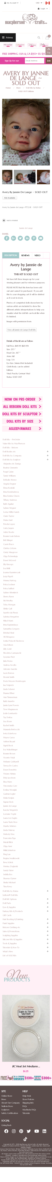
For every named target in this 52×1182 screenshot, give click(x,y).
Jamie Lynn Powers (11, 705)
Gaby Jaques (8, 528)
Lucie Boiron (8, 673)
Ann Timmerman (10, 697)
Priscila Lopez (9, 524)
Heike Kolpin (8, 798)
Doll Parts (7, 903)
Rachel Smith (8, 725)
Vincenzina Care (10, 786)
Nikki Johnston (9, 850)
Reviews (25, 255)
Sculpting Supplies (10, 935)
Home (8, 88)
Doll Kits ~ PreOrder (11, 439)
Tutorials (26, 1113)
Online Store (6, 1096)
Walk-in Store (7, 1106)
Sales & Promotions (11, 931)
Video (37, 255)
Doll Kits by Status (33, 88)
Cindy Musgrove (10, 552)
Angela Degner (9, 484)
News (3, 1099)
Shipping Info (28, 1103)
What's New (8, 951)
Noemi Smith (8, 677)
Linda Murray (9, 830)
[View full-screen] (45, 102)
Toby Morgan (9, 604)
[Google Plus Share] (13, 238)
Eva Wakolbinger (10, 749)
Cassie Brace (8, 544)
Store (18, 88)
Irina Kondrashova (11, 492)
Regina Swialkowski (11, 858)
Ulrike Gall (7, 608)
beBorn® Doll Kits (10, 895)
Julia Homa (7, 661)
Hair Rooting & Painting (13, 919)
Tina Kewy (7, 886)
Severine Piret (9, 657)
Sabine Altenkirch (10, 592)
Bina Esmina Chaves (11, 496)
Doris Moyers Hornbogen (14, 681)
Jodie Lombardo (10, 713)
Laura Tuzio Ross (10, 822)
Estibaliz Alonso (10, 480)
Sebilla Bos (7, 874)
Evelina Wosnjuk (10, 790)
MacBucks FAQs (29, 1110)
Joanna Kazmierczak (11, 572)
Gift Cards (7, 915)
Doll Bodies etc (9, 451)
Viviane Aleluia (9, 774)
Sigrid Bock (8, 745)
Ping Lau (6, 854)
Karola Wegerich (10, 810)
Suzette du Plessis (10, 612)
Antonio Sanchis (10, 669)
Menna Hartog (9, 580)
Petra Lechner (9, 584)
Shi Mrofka (8, 600)
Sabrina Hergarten (11, 617)
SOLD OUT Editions (26, 91)
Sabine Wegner (9, 508)
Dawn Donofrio (10, 770)
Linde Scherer (9, 689)
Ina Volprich (8, 685)
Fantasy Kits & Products (13, 911)
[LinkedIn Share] (27, 238)
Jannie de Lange (26, 228)
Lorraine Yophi (9, 814)
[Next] (45, 123)
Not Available (9, 198)
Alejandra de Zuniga (12, 464)
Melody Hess (8, 834)
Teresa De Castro (10, 766)
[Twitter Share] (20, 238)
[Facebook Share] (6, 238)
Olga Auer (7, 846)
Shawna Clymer (9, 878)
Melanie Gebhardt (11, 761)
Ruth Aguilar (8, 504)
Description (10, 255)
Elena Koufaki (9, 488)
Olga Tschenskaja (10, 556)
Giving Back (6, 1125)
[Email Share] (40, 238)
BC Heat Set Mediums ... (35, 1066)
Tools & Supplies (10, 943)
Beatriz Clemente (10, 468)
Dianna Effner (8, 693)
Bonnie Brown (9, 753)
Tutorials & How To (11, 947)
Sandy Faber (8, 870)
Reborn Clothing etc (11, 927)
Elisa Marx (7, 782)
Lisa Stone (7, 721)
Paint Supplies (8, 923)
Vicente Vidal (9, 757)
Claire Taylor (8, 516)
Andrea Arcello (9, 665)
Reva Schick (8, 862)
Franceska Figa (9, 838)
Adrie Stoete (8, 532)
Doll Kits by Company (12, 455)
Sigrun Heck (8, 802)
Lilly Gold (7, 649)
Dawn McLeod (9, 560)
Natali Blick (8, 842)
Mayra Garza (9, 737)
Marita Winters (9, 826)
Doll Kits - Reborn (10, 447)
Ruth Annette (8, 701)
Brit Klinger (8, 540)
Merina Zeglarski (10, 866)
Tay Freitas (7, 717)
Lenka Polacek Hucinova (13, 641)
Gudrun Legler (9, 794)
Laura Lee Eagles (10, 818)
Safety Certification (9, 1113)
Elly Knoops (8, 564)
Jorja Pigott (8, 576)
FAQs (25, 1106)
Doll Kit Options (10, 899)
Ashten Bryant (9, 741)
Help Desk (27, 1096)
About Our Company (10, 1103)
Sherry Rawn (8, 596)
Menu (9, 37)
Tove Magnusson (10, 709)
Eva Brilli (6, 568)
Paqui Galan (8, 472)
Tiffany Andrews (10, 500)
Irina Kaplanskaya (10, 625)
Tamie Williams (9, 476)
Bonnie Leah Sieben (11, 536)
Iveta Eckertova (9, 733)
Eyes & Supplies (9, 907)
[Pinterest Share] (33, 238)
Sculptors (5, 1110)
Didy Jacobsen (9, 778)
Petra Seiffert (8, 588)
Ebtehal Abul (8, 633)
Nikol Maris (8, 621)
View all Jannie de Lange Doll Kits (22, 330)
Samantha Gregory (11, 629)
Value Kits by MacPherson (14, 443)
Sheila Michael (9, 882)
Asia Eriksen (8, 645)
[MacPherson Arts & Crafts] (26, 22)
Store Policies (28, 1099)
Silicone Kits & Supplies (12, 939)
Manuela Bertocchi (11, 729)
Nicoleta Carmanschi (12, 653)
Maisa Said (7, 520)
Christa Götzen (9, 548)
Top (48, 52)
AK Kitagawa (8, 637)
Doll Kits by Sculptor (11, 459)
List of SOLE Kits (9, 955)
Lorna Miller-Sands (11, 512)
